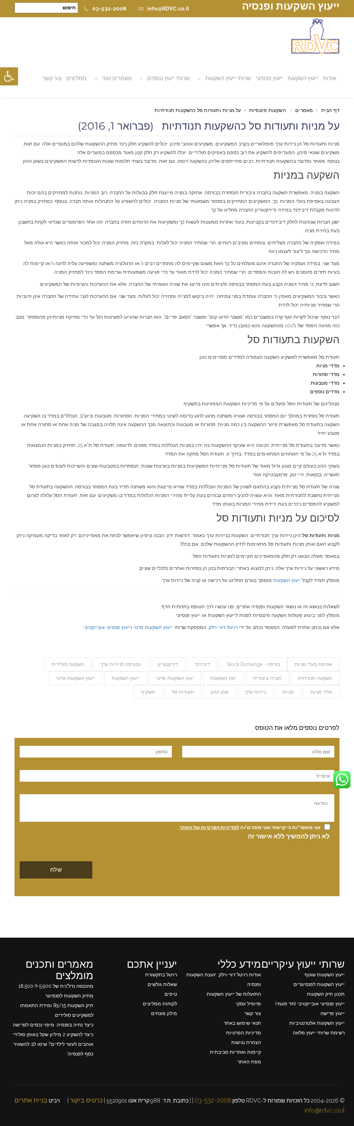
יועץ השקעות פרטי (175, 678)
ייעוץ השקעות (303, 78)
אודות (329, 78)
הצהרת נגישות (246, 1042)
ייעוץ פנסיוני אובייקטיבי (107, 627)
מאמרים (304, 110)
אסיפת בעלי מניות (313, 664)
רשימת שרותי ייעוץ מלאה (319, 1032)
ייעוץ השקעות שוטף (325, 974)
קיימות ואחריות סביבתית (235, 1052)
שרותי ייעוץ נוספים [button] (168, 78)
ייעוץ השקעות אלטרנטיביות (317, 1023)
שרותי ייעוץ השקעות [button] (228, 78)
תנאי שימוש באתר (242, 1023)
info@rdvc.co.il (325, 1110)
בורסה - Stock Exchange (253, 664)
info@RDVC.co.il (168, 9)
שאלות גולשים (162, 984)
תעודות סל (183, 692)
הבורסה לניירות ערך (121, 664)
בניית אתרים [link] (31, 1100)
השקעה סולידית (68, 664)
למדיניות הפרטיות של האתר (209, 827)
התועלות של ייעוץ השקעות (234, 994)
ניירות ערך (255, 692)
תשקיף (148, 692)
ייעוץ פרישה (332, 1013)
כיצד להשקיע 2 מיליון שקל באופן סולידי (53, 1034)
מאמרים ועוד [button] (117, 78)
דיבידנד (202, 664)
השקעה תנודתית (315, 678)
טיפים (171, 994)
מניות (288, 692)
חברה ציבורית (267, 678)
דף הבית (330, 110)
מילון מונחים (164, 1013)
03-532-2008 (109, 9)
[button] (9, 76)
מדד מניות (321, 692)
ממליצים (76, 78)
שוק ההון (220, 692)
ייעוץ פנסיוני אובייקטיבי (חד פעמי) (310, 1003)
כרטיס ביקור (86, 1100)
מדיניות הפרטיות (243, 1032)
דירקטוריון (168, 664)
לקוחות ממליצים (160, 1003)
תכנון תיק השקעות (326, 994)
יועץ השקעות (223, 678)
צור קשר (52, 78)
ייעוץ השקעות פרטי (153, 627)
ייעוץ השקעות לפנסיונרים (319, 984)
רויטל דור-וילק (223, 627)
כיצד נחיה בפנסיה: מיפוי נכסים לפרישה (53, 1025)
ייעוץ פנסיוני (269, 78)
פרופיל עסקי (248, 1003)
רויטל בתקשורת (161, 974)
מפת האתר (249, 1061)
